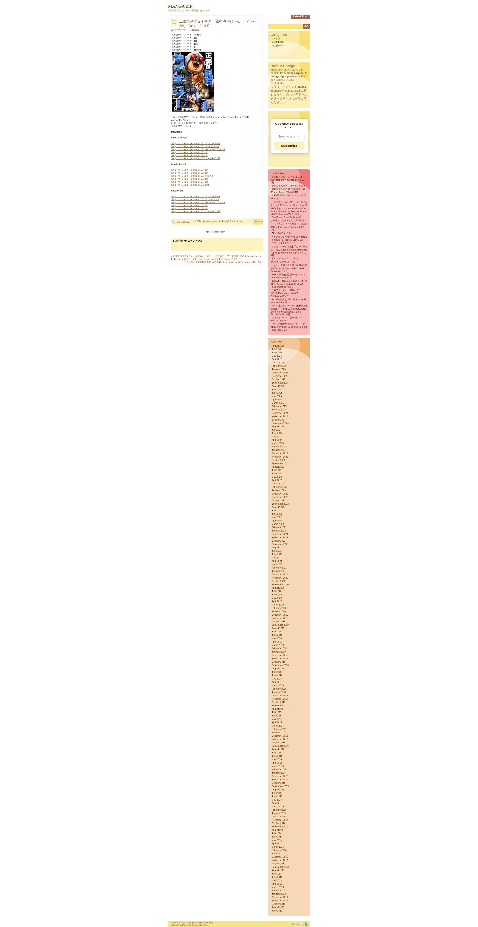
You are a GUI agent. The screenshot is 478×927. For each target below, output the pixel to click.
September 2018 (280, 665)
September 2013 (280, 867)
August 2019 (278, 628)
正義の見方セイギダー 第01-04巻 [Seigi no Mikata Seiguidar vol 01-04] (217, 23)
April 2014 (277, 843)
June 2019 (277, 635)
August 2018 (278, 668)
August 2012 (278, 907)
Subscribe (289, 146)
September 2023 (280, 463)
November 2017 (280, 699)
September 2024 (280, 423)
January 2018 (279, 692)
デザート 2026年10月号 (284, 243)
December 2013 (280, 857)
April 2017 (277, 722)
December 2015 (280, 776)
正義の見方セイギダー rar (208, 221)
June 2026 (277, 352)
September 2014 (280, 826)
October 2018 (278, 662)
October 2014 (278, 823)
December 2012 (280, 897)
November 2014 (280, 820)
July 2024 (277, 430)
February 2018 (279, 688)
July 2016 (277, 752)
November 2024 (280, 416)
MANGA (195, 30)
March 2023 (278, 483)
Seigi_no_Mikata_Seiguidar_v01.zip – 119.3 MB (195, 143)
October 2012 (278, 904)
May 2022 (277, 517)
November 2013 (280, 860)
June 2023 (277, 473)
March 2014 (278, 847)
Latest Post (300, 16)
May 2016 (277, 759)
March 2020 (278, 604)
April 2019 (277, 641)
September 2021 (280, 544)
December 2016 (280, 736)
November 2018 (280, 658)
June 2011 (277, 910)
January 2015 (279, 813)
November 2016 (280, 739)
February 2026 (279, 366)
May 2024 (277, 436)
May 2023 (277, 477)
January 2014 (279, 853)
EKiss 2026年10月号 (282, 233)
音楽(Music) (278, 42)
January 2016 (279, 773)
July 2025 (277, 389)
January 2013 (279, 894)
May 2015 (277, 799)
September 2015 (280, 786)
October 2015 (278, 783)
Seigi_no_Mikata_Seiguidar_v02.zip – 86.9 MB (195, 146)
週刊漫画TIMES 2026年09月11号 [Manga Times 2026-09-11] (288, 191)
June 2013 (277, 877)
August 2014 (278, 830)
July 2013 (277, 873)
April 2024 (277, 440)
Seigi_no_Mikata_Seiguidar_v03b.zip (190, 185)
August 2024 (278, 426)
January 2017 (279, 732)
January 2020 (279, 611)
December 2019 (280, 615)
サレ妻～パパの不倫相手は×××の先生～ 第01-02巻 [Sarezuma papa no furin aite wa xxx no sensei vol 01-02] (289, 251)
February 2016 (279, 769)
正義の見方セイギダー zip (233, 221)
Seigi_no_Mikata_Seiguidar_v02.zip (189, 173)
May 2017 (277, 719)
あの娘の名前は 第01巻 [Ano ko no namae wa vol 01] (289, 301)
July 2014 (277, 833)
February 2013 (279, 890)
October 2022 (278, 500)
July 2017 (277, 712)
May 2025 (277, 396)
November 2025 (280, 376)
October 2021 (278, 541)
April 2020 (277, 601)
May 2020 (277, 598)
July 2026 (277, 349)
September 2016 (280, 746)
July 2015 (277, 793)
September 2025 (280, 382)
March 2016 (278, 766)
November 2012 (280, 900)
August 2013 (278, 870)
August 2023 (278, 467)
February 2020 (279, 608)
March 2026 (278, 362)
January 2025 (279, 409)
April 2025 (277, 399)
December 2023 (280, 453)
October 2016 (278, 742)
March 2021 (278, 564)
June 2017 (277, 715)
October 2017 (278, 702)
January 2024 (279, 450)
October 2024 (278, 419)
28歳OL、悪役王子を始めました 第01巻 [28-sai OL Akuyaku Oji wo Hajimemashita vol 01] (289, 283)
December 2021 (280, 534)
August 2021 (278, 547)
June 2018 (277, 675)
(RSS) (180, 925)
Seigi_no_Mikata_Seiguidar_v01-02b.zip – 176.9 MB (198, 149)
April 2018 (277, 682)
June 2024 (277, 433)
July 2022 (277, 510)
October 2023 (278, 460)
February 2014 (279, 850)
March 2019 (278, 645)
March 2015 (278, 806)
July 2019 (277, 631)
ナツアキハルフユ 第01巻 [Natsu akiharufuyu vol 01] (287, 319)
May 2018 (277, 678)
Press (210, 923)
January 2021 (279, 571)
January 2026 (279, 369)
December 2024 (280, 413)
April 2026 (277, 359)
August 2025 (278, 386)
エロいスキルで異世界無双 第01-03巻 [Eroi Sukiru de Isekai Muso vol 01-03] (222, 262)
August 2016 (278, 749)
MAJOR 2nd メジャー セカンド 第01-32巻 (288, 197)
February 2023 (279, 487)
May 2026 (277, 356)
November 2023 (280, 456)
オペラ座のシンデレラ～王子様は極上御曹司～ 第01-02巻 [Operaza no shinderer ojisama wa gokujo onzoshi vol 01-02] (289, 310)
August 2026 (278, 345)
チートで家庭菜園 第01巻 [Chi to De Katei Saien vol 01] (288, 276)
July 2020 (277, 591)
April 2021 (277, 561)
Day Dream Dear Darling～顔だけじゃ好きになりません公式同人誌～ (288, 219)
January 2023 (279, 490)
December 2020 (280, 574)
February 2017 (279, 729)
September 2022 (280, 504)
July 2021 (277, 551)
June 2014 (277, 836)
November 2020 (280, 578)
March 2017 (278, 725)
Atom (185, 925)
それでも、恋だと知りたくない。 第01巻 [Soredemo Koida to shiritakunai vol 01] (288, 293)
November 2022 (280, 497)
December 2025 (280, 372)
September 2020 (280, 584)
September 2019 (280, 625)
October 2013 (278, 863)
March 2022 (278, 524)
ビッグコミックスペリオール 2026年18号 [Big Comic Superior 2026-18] (289, 227)
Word (205, 923)
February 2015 (279, 810)
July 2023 (277, 470)
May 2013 (277, 880)
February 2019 (279, 648)
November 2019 (280, 618)
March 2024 (278, 443)
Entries (174, 925)
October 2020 (278, 581)
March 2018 (278, 685)
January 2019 (279, 652)
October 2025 (278, 379)
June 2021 (277, 554)
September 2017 (280, 705)
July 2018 (277, 672)
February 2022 (279, 527)
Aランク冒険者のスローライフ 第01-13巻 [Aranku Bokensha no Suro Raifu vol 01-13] (289, 326)
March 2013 (278, 887)
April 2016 (277, 762)
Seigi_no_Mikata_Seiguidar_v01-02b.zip (192, 176)
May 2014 (277, 840)
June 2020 (277, 594)
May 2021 (277, 557)
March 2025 (278, 403)
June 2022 (277, 514)
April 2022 (277, 520)
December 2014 (280, 816)
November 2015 (280, 779)
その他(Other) (278, 45)
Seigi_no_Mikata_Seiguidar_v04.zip (189, 155)
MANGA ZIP (176, 923)
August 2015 (278, 789)
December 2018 (280, 655)
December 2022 (280, 493)
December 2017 (280, 695)
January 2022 (279, 530)
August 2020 (278, 588)
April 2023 (277, 480)
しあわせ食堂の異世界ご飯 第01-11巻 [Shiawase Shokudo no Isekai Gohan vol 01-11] (289, 268)
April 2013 (277, 884)
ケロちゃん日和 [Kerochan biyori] (288, 185)
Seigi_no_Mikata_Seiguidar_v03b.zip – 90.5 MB (195, 158)
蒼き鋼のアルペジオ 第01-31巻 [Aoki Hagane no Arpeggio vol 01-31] (288, 180)
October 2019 (278, 621)
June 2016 (277, 756)
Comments (197, 925)
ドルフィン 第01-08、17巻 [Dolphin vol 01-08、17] (285, 260)
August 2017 (278, 709)
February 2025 (279, 406)
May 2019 (277, 638)
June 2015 (277, 796)
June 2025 (277, 393)
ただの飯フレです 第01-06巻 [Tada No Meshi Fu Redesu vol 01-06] (289, 238)
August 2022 (278, 507)
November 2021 (280, 537)
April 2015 (277, 803)
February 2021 (279, 567)
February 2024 (279, 446)
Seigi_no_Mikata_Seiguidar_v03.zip (189, 152)
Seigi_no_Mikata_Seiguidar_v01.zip (189, 170)
